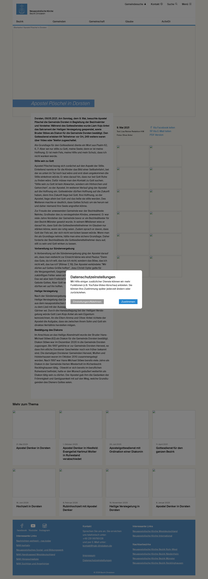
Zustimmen (128, 301)
